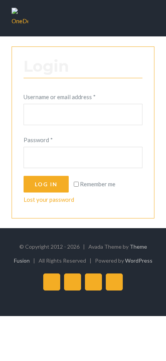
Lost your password (49, 199)
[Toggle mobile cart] (137, 19)
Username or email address (60, 96)
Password (38, 139)
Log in (46, 184)
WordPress (138, 260)
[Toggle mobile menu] (151, 19)
